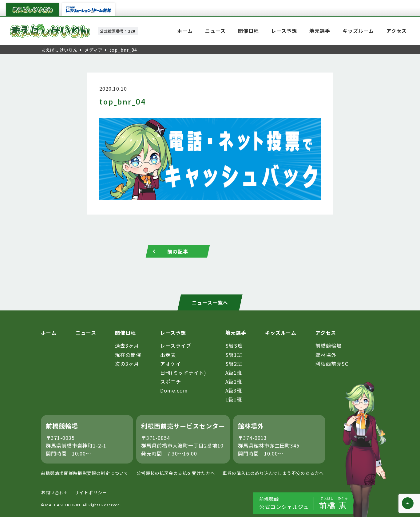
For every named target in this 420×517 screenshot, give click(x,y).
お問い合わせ (55, 492)
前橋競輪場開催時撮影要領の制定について (85, 473)
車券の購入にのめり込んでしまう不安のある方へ (273, 473)
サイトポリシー (91, 492)
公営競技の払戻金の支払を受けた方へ (176, 473)
